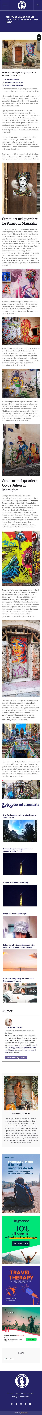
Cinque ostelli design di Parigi (15, 882)
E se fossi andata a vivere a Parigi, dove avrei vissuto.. (19, 816)
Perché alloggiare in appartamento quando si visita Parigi (17, 850)
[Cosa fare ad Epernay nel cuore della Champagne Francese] (20, 993)
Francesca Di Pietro (11, 80)
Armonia (24, 1413)
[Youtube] (25, 1404)
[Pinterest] (30, 1404)
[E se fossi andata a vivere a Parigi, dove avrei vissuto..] (20, 832)
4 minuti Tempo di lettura (14, 85)
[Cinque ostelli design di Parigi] (20, 902)
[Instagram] (12, 1404)
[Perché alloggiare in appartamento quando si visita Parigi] (20, 870)
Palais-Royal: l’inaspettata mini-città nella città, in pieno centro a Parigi (18, 946)
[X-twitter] (21, 1404)
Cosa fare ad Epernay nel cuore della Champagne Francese (18, 979)
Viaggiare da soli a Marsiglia (15, 914)
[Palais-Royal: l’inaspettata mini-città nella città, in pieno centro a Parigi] (20, 971)
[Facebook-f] (16, 1404)
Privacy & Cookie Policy (20, 1397)
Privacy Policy (9, 1358)
